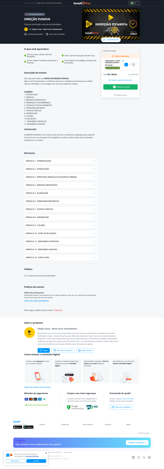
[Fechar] (46, 452)
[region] (26, 458)
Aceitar (36, 461)
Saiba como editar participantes (36, 301)
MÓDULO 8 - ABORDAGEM (37, 217)
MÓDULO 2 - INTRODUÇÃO (37, 169)
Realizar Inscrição (122, 87)
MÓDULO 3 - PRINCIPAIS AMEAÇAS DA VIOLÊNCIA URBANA (51, 177)
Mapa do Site (68, 452)
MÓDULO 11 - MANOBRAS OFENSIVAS (42, 241)
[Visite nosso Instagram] (138, 457)
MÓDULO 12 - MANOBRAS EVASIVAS (41, 249)
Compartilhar (113, 40)
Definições (15, 461)
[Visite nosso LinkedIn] (133, 457)
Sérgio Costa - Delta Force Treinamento (49, 3)
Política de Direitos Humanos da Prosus (50, 452)
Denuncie (58, 310)
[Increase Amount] (133, 64)
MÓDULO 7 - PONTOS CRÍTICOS (39, 209)
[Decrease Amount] (126, 64)
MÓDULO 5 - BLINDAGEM (37, 193)
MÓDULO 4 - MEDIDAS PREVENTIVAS (41, 185)
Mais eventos (87, 350)
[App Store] (17, 427)
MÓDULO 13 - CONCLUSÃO (37, 257)
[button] (9, 455)
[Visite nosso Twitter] (144, 457)
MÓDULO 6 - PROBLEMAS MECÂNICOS (42, 201)
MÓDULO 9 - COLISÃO (35, 225)
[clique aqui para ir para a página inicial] (82, 3)
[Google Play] (28, 427)
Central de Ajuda (127, 399)
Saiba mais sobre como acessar (37, 387)
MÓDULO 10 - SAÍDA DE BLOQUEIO (41, 233)
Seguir (45, 350)
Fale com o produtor (65, 350)
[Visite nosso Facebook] (149, 457)
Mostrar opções (144, 433)
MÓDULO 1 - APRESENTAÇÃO (38, 161)
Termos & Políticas (32, 456)
